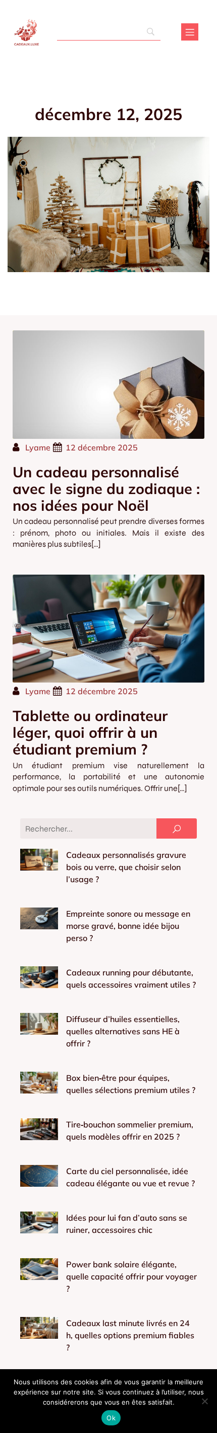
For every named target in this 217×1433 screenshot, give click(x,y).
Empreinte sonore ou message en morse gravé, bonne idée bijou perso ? (128, 926)
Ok (111, 1418)
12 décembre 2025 (102, 447)
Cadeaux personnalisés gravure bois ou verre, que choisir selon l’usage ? (126, 867)
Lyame (37, 447)
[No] (204, 1401)
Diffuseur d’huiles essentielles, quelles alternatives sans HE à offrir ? (123, 1031)
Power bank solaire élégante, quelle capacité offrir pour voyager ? (131, 1276)
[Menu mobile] (189, 32)
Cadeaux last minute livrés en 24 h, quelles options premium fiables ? (130, 1335)
